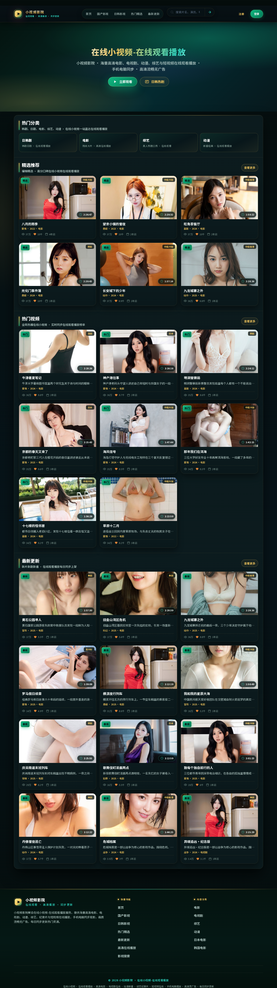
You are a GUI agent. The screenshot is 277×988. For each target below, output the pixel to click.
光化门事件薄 (31, 291)
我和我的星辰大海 (197, 693)
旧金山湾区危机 (114, 620)
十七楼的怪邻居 (33, 526)
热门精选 (124, 932)
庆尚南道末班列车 (35, 768)
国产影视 (124, 915)
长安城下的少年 (114, 291)
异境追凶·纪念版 (197, 841)
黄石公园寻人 (32, 620)
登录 (256, 14)
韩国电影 (200, 948)
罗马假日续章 (32, 693)
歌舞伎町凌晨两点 (116, 768)
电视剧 (198, 915)
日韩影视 (124, 923)
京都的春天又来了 (35, 451)
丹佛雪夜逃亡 (32, 841)
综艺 (197, 923)
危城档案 (109, 841)
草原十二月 (111, 526)
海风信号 (109, 451)
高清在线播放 (127, 948)
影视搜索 (124, 956)
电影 (197, 907)
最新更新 (124, 940)
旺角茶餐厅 (192, 224)
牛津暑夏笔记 (32, 378)
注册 (241, 14)
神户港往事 (111, 378)
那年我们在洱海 (195, 451)
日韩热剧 (157, 81)
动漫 (197, 932)
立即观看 (125, 81)
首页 (121, 907)
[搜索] (209, 12)
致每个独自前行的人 (198, 768)
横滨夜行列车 (112, 693)
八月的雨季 (30, 224)
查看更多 (249, 167)
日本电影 (200, 940)
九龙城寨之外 (193, 291)
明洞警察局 (192, 378)
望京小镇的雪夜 (114, 224)
